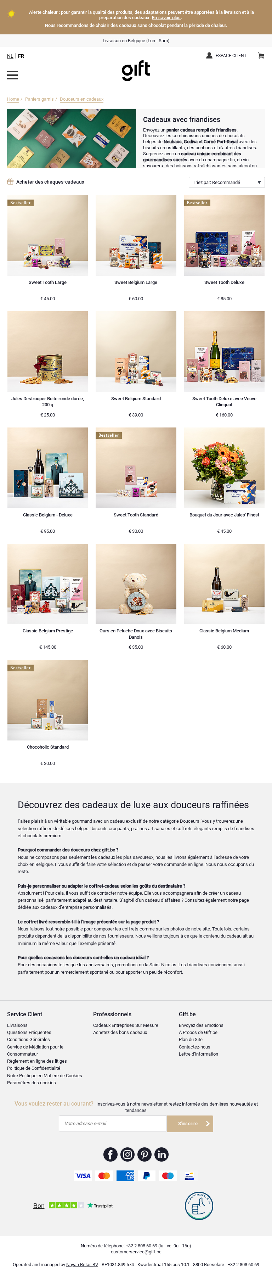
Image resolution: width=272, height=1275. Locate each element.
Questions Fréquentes (29, 1032)
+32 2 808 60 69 (141, 1245)
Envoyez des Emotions (201, 1025)
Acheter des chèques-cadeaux (50, 182)
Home (13, 99)
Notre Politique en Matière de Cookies (44, 1075)
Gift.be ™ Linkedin (161, 1154)
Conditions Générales (28, 1039)
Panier (261, 56)
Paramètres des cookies (31, 1082)
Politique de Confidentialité (33, 1068)
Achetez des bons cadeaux (120, 1032)
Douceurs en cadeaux (81, 99)
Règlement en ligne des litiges (37, 1061)
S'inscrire (188, 1123)
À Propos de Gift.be (198, 1032)
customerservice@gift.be (136, 1251)
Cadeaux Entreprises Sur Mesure (125, 1025)
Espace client (231, 55)
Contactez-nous (194, 1047)
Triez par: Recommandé (216, 182)
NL (10, 56)
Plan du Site (191, 1039)
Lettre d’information (198, 1054)
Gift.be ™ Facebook (110, 1154)
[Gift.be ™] (136, 65)
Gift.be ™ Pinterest (144, 1154)
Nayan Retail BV (82, 1264)
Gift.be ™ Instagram (127, 1154)
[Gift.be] (12, 75)
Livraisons (17, 1025)
